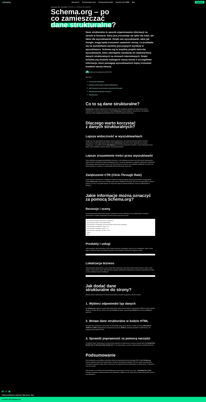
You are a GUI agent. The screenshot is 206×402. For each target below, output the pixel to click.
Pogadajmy (199, 2)
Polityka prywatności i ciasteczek (12, 395)
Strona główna (54, 7)
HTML (116, 325)
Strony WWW (64, 7)
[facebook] (3, 392)
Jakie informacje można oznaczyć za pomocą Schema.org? (105, 88)
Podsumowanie (93, 94)
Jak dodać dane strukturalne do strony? (100, 91)
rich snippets (111, 145)
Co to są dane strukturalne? (96, 81)
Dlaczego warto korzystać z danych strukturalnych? (103, 85)
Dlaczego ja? (76, 2)
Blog (133, 2)
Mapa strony (26, 395)
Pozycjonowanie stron (89, 2)
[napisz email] (10, 392)
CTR (134, 362)
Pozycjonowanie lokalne (105, 2)
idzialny (6, 2)
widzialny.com (16, 399)
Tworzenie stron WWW (122, 2)
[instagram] (6, 392)
